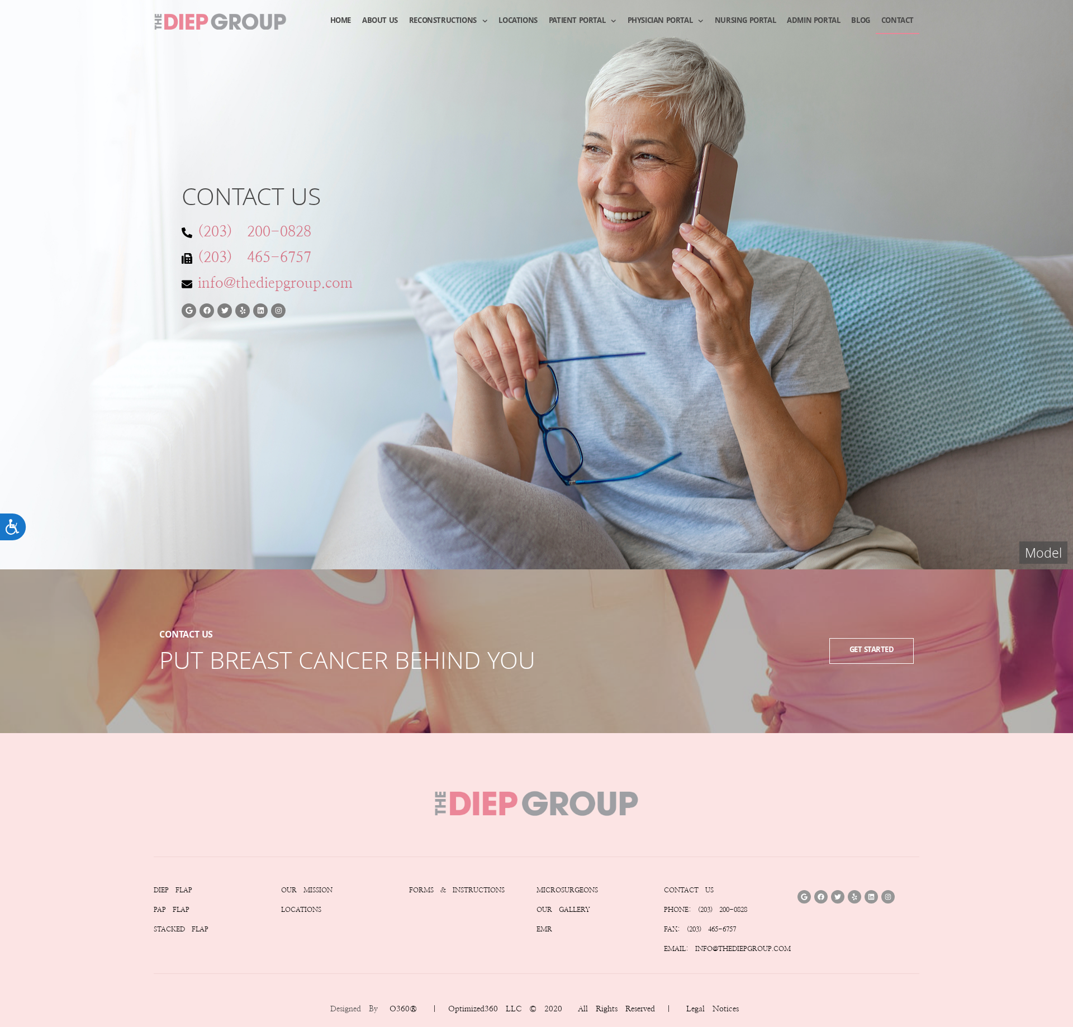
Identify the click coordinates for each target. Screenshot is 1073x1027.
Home (340, 21)
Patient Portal (577, 21)
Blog (860, 21)
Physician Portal (660, 21)
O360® (403, 1009)
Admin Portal (813, 21)
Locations (517, 21)
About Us (380, 21)
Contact (897, 21)
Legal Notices (712, 1009)
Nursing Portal (745, 21)
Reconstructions (443, 21)
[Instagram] (278, 310)
